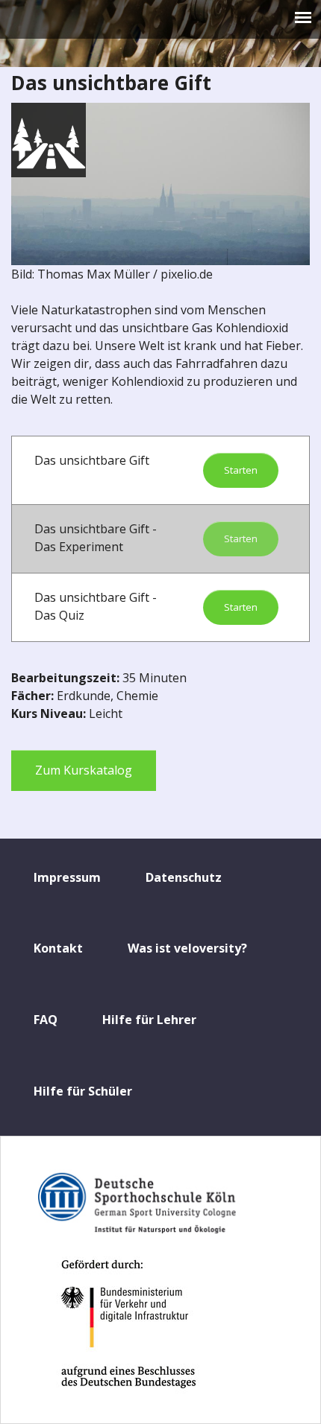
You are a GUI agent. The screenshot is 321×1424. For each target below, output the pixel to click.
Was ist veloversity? (187, 948)
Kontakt (58, 948)
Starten (241, 470)
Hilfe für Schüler (83, 1091)
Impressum (67, 877)
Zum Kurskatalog (83, 770)
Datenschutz (184, 877)
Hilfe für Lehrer (149, 1019)
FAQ (45, 1019)
